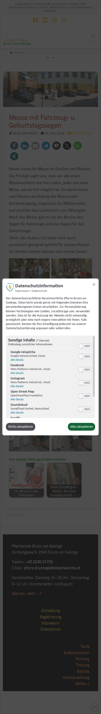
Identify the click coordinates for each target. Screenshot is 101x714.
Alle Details (17, 359)
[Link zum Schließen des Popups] (94, 284)
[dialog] (50, 357)
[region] (50, 376)
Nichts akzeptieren (20, 426)
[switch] (85, 345)
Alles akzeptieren (81, 426)
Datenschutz (39, 291)
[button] (81, 346)
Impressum (22, 291)
